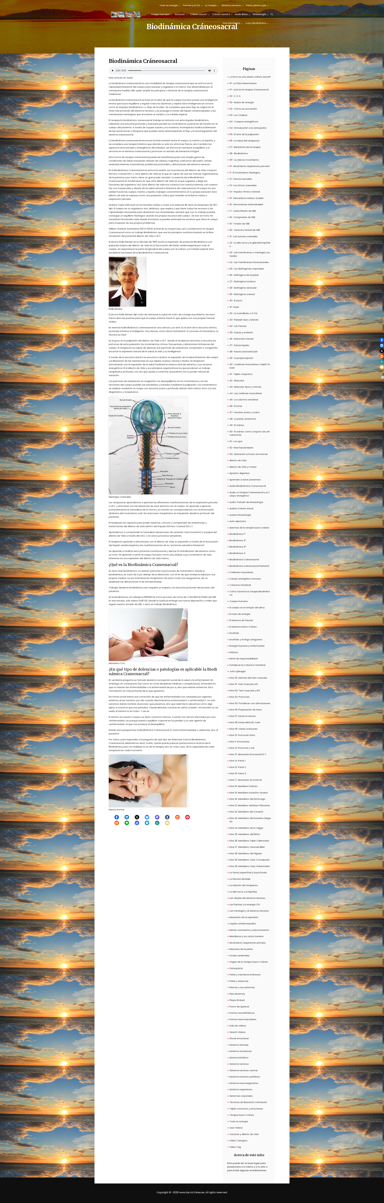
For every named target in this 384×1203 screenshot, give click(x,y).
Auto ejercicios (238, 521)
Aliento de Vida (238, 460)
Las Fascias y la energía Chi (245, 904)
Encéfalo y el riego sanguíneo (246, 639)
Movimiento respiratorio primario (248, 942)
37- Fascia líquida (239, 345)
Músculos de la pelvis (241, 949)
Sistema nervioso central (243, 1070)
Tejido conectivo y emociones (246, 1108)
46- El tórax (236, 406)
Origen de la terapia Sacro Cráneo (249, 961)
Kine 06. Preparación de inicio (246, 709)
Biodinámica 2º (238, 540)
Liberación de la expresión (244, 917)
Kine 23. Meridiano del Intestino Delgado (250, 820)
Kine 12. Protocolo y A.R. (242, 747)
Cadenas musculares (241, 572)
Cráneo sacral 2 (221, 14)
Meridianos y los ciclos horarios (247, 936)
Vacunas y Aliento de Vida (244, 1134)
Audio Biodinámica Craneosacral (248, 485)
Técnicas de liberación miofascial (248, 1102)
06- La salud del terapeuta (244, 140)
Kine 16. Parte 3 (238, 773)
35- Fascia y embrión (241, 332)
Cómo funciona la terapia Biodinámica (250, 593)
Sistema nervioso (231, 5)
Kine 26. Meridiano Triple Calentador (249, 840)
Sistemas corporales (241, 1095)
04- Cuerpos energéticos (244, 121)
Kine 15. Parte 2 (238, 767)
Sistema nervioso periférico (245, 1076)
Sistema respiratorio (241, 1089)
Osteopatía (236, 968)
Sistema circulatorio (241, 1051)
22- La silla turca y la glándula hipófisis (250, 244)
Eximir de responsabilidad (244, 658)
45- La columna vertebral (244, 399)
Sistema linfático (239, 1057)
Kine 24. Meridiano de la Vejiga (246, 827)
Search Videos (238, 1032)
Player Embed (237, 1000)
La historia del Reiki (240, 879)
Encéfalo (234, 633)
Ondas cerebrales (239, 955)
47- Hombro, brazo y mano (245, 412)
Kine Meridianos (231, 23)
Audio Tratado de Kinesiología (246, 502)
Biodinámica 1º (237, 534)
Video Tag (235, 1147)
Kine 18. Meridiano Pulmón (244, 786)
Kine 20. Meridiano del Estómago (247, 798)
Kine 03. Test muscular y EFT (245, 690)
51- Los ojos (236, 441)
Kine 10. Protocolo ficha (242, 735)
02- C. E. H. (235, 96)
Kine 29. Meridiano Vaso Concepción (250, 859)
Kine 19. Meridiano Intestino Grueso (249, 792)
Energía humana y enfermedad (247, 645)
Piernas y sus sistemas (242, 987)
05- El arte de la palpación (244, 134)
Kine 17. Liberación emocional (246, 779)
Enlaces (234, 652)
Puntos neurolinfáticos (242, 1012)
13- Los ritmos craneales (243, 185)
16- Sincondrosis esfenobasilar (246, 204)
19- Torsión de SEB (239, 223)
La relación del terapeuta (244, 885)
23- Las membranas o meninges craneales (250, 254)
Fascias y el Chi (191, 5)
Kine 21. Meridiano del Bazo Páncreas (250, 805)
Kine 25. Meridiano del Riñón (245, 834)
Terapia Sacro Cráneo (242, 1115)
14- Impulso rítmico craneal (245, 191)
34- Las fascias (238, 326)
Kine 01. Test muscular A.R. (244, 684)
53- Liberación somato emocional (248, 454)
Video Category (238, 1140)
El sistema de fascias (241, 620)
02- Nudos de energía (242, 102)
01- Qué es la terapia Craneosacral (249, 89)
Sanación (180, 14)
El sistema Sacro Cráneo (243, 626)
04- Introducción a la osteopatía (248, 127)
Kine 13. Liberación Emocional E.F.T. (248, 754)
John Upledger (238, 671)
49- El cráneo (237, 425)
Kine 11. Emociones (239, 741)
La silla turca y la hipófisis (243, 891)
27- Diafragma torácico (243, 281)
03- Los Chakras (238, 115)
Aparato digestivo (240, 473)
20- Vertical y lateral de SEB (245, 230)
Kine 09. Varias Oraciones (243, 728)
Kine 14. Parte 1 (238, 760)
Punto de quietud (239, 1006)
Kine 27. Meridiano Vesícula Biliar (247, 847)
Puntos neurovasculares (243, 1019)
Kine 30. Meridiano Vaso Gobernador (250, 866)
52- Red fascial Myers (241, 447)
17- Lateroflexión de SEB (243, 210)
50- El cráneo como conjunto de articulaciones (250, 433)
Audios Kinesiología (240, 514)
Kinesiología (259, 14)
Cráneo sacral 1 (198, 14)
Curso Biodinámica (255, 23)
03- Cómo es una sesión (243, 108)
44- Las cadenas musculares (246, 393)
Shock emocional (239, 1038)
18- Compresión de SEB (242, 217)
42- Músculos (237, 380)
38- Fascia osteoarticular (244, 351)
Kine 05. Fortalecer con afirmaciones (250, 703)
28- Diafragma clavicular (243, 287)
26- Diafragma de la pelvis (244, 275)
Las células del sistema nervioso (247, 898)
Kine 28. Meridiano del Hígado (246, 853)
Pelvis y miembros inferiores (245, 974)
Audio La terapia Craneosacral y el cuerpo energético (250, 494)
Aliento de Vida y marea (243, 466)
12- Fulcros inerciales (241, 178)
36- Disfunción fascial (241, 338)
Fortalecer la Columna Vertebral (247, 665)
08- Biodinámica (239, 153)
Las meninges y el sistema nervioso (249, 910)
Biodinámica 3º (238, 546)
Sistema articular (239, 1044)
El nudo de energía (240, 614)
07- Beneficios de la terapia (245, 147)
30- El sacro (236, 300)
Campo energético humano (245, 578)
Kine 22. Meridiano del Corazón (246, 811)
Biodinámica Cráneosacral (244, 559)
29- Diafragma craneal (242, 294)
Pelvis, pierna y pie (256, 5)
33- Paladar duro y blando (244, 319)
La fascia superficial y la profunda (248, 872)
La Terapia (210, 5)
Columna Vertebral (240, 585)
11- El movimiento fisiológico (245, 172)
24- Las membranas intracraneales (249, 262)
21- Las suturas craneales (244, 236)
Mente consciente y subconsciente (249, 930)
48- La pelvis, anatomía (243, 418)
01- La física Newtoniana (243, 83)
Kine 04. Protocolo (240, 696)
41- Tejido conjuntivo (241, 374)
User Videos (236, 1127)
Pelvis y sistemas (239, 981)
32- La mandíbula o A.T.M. (244, 313)
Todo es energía (168, 5)
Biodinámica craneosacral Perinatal (249, 565)
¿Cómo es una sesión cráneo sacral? (250, 76)
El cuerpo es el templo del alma (247, 607)
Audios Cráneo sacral (241, 508)
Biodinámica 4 (237, 553)
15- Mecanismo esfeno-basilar (247, 198)
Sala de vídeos (238, 1025)
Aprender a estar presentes (245, 479)
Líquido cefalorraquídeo (243, 923)
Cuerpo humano (160, 14)
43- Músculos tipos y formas (245, 386)
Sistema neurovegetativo (244, 1083)
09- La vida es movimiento (244, 159)
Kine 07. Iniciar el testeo (243, 716)
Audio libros (241, 14)
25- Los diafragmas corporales (247, 268)
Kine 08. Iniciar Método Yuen (245, 722)
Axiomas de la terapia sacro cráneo (249, 527)
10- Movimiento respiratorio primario (250, 166)
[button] (116, 817)
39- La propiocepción (241, 358)
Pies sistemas (237, 993)
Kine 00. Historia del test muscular (248, 677)
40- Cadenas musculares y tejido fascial (250, 366)
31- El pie (234, 307)
